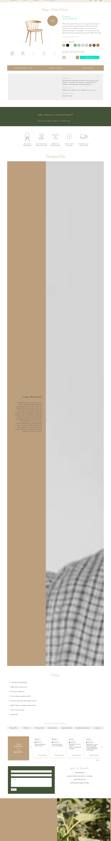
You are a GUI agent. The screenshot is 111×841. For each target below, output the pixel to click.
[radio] (63, 45)
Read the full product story (70, 36)
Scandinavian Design (82, 728)
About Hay (13, 728)
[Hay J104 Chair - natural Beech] (34, 32)
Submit (13, 793)
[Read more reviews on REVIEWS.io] (18, 754)
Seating (97, 728)
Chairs (26, 728)
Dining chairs (39, 728)
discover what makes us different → (55, 120)
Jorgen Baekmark (69, 18)
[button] (31, 749)
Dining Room (53, 728)
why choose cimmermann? (55, 114)
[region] (66, 749)
